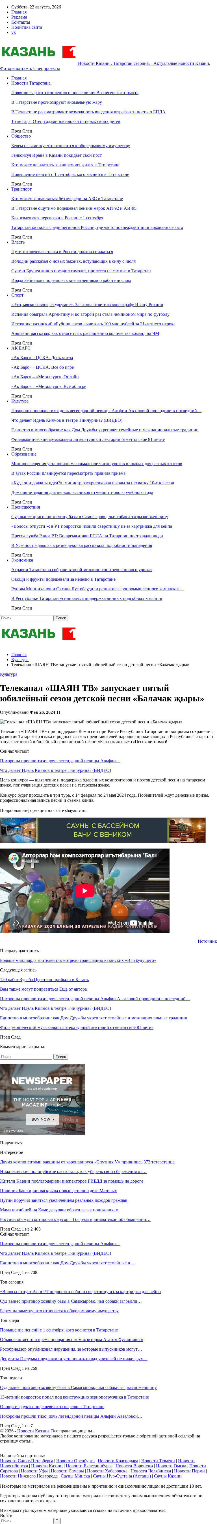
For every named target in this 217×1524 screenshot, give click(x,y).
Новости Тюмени (158, 1460)
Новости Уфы (34, 1470)
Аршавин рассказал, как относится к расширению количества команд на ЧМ (85, 333)
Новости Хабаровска (107, 1470)
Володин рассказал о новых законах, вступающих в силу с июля (73, 261)
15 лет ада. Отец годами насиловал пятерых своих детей (65, 121)
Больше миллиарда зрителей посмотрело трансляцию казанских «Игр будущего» (78, 960)
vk (13, 32)
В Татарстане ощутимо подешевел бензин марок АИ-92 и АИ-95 (73, 208)
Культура (20, 401)
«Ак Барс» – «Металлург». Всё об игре (48, 386)
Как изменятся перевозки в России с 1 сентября (57, 217)
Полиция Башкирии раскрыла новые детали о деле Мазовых (58, 1190)
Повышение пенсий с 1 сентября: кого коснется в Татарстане (70, 174)
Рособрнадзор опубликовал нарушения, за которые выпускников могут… (71, 1349)
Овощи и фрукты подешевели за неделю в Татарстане (63, 579)
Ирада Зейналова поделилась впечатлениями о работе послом (71, 280)
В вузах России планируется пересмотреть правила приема (68, 473)
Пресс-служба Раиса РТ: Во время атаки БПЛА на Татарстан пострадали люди (87, 535)
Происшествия (25, 507)
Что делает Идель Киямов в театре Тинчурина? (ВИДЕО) (66, 420)
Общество (21, 136)
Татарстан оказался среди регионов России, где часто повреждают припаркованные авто (97, 227)
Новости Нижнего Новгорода (29, 1476)
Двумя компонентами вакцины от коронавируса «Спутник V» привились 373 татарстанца (87, 1161)
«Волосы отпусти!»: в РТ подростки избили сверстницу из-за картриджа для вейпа (91, 526)
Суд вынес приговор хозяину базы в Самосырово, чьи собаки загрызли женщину (89, 516)
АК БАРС (21, 348)
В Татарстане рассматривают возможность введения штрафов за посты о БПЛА (88, 111)
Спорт (17, 295)
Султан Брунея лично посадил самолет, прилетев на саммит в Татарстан (81, 270)
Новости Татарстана (31, 83)
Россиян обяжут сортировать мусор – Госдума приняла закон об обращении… (75, 1219)
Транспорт (21, 189)
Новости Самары (67, 1470)
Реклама (19, 17)
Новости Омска (171, 1465)
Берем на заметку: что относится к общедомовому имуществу (70, 145)
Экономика (22, 560)
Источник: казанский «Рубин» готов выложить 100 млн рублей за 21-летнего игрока (93, 323)
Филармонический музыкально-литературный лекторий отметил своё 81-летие (88, 439)
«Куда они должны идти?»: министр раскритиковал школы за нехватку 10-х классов (92, 482)
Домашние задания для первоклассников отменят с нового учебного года (82, 492)
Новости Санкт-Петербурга (26, 1460)
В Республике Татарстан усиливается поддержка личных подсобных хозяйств (86, 598)
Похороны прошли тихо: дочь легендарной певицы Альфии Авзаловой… (71, 1416)
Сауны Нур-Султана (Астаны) (122, 1476)
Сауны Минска (75, 1476)
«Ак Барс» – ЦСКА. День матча (42, 357)
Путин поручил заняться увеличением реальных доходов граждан (63, 1200)
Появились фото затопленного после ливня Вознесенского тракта (74, 92)
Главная (19, 12)
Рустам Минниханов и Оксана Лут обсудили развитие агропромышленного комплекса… (97, 588)
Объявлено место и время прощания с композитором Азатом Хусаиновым (71, 1339)
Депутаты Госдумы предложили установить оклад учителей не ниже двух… (73, 1358)
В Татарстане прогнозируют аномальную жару (56, 102)
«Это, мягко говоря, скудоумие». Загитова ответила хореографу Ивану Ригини (87, 304)
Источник (207, 941)
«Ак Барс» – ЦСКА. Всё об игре (42, 367)
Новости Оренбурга (75, 1460)
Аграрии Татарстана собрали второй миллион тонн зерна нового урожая (81, 569)
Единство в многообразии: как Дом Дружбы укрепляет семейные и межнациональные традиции (105, 429)
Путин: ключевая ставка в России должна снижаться (62, 251)
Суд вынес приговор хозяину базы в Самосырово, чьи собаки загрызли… (71, 1301)
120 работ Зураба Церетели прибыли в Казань (44, 979)
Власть (18, 242)
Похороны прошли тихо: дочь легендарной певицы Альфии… (60, 760)
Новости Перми (189, 1470)
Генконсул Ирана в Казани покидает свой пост (56, 155)
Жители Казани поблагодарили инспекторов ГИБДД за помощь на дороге (71, 1181)
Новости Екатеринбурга (89, 1465)
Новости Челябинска (151, 1470)
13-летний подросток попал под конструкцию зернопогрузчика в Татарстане (74, 1397)
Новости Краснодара (118, 1460)
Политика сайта (26, 27)
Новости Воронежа (134, 1465)
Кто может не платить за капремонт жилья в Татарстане (65, 164)
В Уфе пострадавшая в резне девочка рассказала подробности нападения (81, 545)
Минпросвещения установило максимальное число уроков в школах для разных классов (96, 463)
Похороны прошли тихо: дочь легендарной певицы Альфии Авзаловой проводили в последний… (106, 410)
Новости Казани (33, 1430)
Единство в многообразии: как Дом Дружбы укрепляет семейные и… (67, 1262)
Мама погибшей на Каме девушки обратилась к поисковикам (59, 1209)
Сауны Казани (168, 1476)
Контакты (20, 22)
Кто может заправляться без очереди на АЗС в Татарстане (67, 198)
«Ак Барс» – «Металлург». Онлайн (45, 376)
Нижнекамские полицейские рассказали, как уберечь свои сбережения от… (73, 1171)
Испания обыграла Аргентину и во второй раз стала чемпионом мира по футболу (90, 314)
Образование (23, 454)
